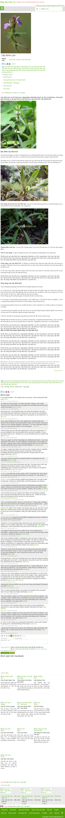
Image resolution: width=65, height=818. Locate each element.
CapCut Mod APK (6, 517)
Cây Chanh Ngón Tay (8, 680)
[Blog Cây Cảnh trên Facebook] (10, 64)
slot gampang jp (38, 445)
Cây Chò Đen (7, 86)
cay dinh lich (8, 72)
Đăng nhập (46, 5)
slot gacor (44, 488)
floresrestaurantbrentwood (9, 498)
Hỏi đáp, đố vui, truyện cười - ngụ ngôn (13, 92)
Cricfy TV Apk (5, 479)
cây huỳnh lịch (32, 68)
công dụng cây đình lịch (16, 70)
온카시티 (36, 426)
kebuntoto (34, 624)
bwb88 (25, 601)
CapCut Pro (4, 508)
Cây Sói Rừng (38, 706)
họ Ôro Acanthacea (33, 67)
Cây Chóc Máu (22, 732)
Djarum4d (26, 561)
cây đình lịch (9, 67)
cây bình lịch (14, 68)
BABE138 (41, 526)
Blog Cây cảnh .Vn (7, 2)
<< (2, 636)
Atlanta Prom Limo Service (14, 580)
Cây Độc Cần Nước (7, 759)
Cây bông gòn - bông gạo (11, 83)
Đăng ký (38, 5)
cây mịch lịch (23, 68)
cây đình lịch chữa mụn (23, 382)
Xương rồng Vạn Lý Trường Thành (14, 80)
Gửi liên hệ (60, 5)
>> (24, 635)
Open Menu (2, 8)
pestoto (30, 592)
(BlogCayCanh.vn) (58, 370)
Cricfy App (4, 473)
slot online (11, 554)
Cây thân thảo (26, 59)
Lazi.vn (13, 63)
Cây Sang (6, 89)
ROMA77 (14, 454)
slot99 (25, 618)
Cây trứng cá (7, 77)
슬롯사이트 (4, 399)
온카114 (6, 436)
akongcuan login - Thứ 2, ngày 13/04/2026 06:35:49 (20, 505)
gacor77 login (12, 460)
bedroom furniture (17, 469)
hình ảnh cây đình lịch (46, 381)
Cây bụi (18, 59)
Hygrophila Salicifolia (20, 67)
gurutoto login (25, 534)
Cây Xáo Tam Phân (7, 732)
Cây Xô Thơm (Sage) (8, 706)
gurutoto (36, 545)
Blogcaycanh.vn (58, 817)
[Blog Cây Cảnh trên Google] (7, 64)
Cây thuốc (12, 59)
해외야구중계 (17, 407)
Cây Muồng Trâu (39, 680)
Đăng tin (53, 5)
